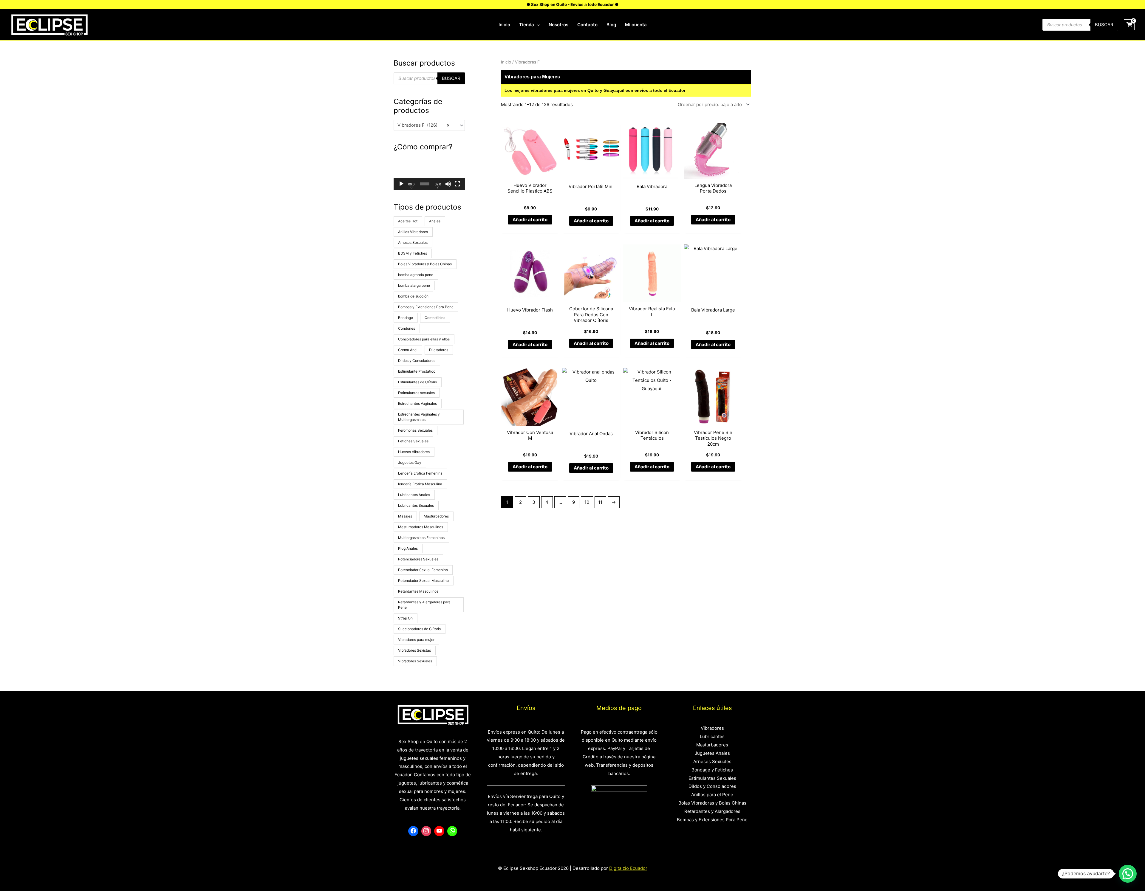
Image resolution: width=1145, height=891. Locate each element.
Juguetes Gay (409, 462)
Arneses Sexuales (413, 242)
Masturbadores (436, 516)
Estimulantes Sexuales (712, 778)
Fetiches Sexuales (413, 441)
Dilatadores (438, 350)
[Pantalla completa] (457, 184)
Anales (434, 221)
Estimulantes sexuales (416, 393)
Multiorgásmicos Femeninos (421, 537)
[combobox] (429, 125)
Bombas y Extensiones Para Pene (426, 307)
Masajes (405, 516)
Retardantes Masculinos (418, 591)
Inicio (506, 62)
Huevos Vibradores (414, 452)
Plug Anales (408, 548)
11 (600, 502)
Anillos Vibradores (413, 232)
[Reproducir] (401, 184)
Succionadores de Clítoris (419, 629)
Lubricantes (712, 736)
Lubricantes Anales (414, 494)
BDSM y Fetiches (412, 253)
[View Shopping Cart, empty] (1129, 24)
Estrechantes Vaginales (417, 403)
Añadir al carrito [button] (530, 219)
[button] (429, 173)
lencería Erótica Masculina (420, 484)
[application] (537, 24)
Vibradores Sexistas (414, 650)
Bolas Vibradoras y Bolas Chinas (425, 264)
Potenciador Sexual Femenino (423, 570)
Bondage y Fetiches (712, 770)
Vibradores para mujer (416, 639)
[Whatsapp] (452, 831)
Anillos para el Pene (712, 794)
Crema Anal (407, 350)
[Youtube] (439, 831)
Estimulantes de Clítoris (417, 382)
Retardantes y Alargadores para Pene (424, 605)
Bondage (405, 317)
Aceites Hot (407, 221)
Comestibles (435, 317)
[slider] (424, 183)
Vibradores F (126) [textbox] (423, 125)
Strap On (405, 618)
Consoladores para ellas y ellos (424, 339)
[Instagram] (426, 831)
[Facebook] (413, 831)
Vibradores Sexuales (415, 661)
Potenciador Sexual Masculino (423, 580)
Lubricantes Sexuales (416, 505)
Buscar (1104, 24)
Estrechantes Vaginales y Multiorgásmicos (419, 417)
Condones (406, 328)
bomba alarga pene (414, 285)
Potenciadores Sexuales (418, 559)
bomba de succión (413, 296)
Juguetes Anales (712, 753)
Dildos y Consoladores (416, 360)
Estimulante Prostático (416, 371)
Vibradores (712, 728)
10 (586, 502)
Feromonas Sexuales (415, 430)
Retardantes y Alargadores (712, 811)
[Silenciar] (448, 184)
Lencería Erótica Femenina (420, 473)
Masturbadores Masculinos (420, 527)
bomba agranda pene (415, 274)
